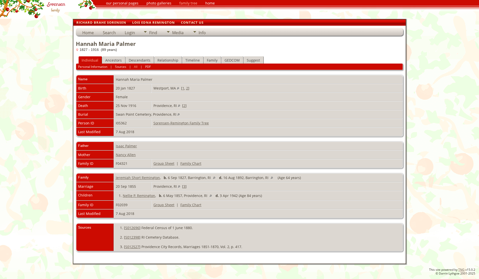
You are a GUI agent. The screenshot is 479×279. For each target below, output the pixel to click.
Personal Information (92, 67)
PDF (148, 67)
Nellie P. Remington (139, 195)
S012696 (132, 227)
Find (153, 32)
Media (178, 32)
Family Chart (190, 163)
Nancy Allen (126, 154)
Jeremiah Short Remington (138, 177)
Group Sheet (163, 163)
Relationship (167, 60)
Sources (120, 67)
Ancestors (113, 60)
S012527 (132, 246)
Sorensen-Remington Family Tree (181, 123)
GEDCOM (232, 60)
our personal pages (122, 3)
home (210, 3)
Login (130, 32)
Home (88, 32)
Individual (90, 60)
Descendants (139, 60)
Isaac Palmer (126, 146)
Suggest (253, 60)
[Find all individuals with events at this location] (178, 88)
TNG (461, 270)
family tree (188, 3)
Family (212, 60)
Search (109, 32)
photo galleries (158, 3)
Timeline (192, 60)
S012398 (132, 237)
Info (202, 32)
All (135, 67)
